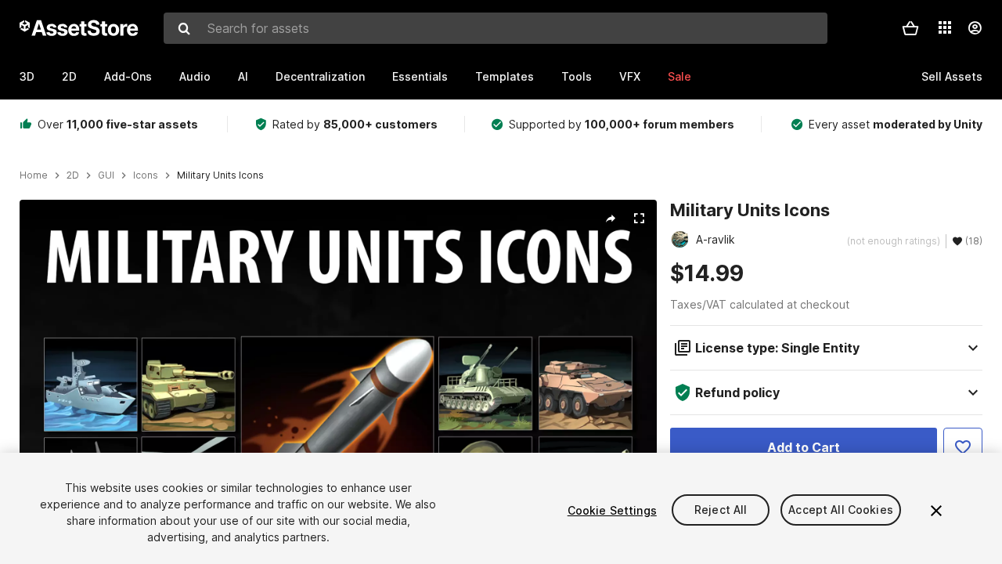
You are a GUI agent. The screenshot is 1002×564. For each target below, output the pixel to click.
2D (69, 76)
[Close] (936, 511)
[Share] (610, 218)
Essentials (420, 76)
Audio (195, 76)
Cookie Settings (612, 510)
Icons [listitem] (145, 175)
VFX (629, 76)
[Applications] (944, 27)
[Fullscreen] (638, 218)
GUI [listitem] (106, 175)
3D (27, 76)
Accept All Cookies (840, 510)
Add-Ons (128, 76)
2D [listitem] (73, 175)
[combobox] (495, 28)
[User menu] (974, 28)
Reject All (720, 510)
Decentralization (320, 76)
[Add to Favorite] (962, 447)
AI (243, 76)
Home (34, 175)
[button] (910, 28)
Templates (504, 76)
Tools (576, 76)
